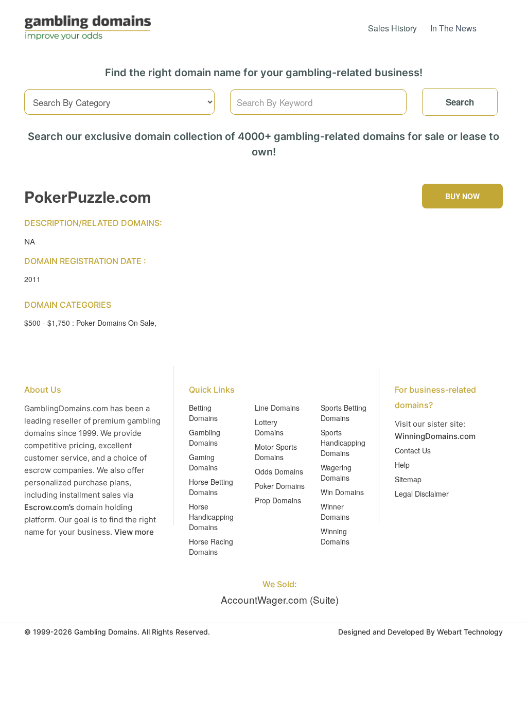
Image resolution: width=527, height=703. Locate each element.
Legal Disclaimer (422, 493)
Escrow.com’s (49, 507)
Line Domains (277, 407)
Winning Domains (335, 536)
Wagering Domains (336, 472)
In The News (453, 28)
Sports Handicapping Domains (343, 442)
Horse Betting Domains (211, 487)
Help (402, 465)
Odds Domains (279, 471)
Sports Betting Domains (343, 412)
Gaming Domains (203, 462)
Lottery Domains (269, 427)
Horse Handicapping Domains (211, 516)
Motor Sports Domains (276, 452)
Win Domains (342, 492)
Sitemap (408, 479)
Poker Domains (280, 486)
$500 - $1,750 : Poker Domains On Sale (89, 323)
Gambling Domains (204, 437)
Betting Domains (203, 412)
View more (134, 532)
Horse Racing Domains (211, 546)
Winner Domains (335, 511)
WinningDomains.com (435, 436)
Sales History (392, 28)
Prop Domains (278, 500)
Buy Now (462, 196)
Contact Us (413, 450)
